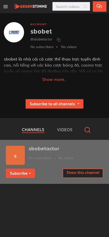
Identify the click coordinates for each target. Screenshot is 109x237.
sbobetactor (44, 148)
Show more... (54, 79)
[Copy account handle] (58, 39)
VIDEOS (64, 129)
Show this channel (82, 172)
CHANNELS (33, 129)
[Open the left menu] (5, 6)
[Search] (85, 6)
